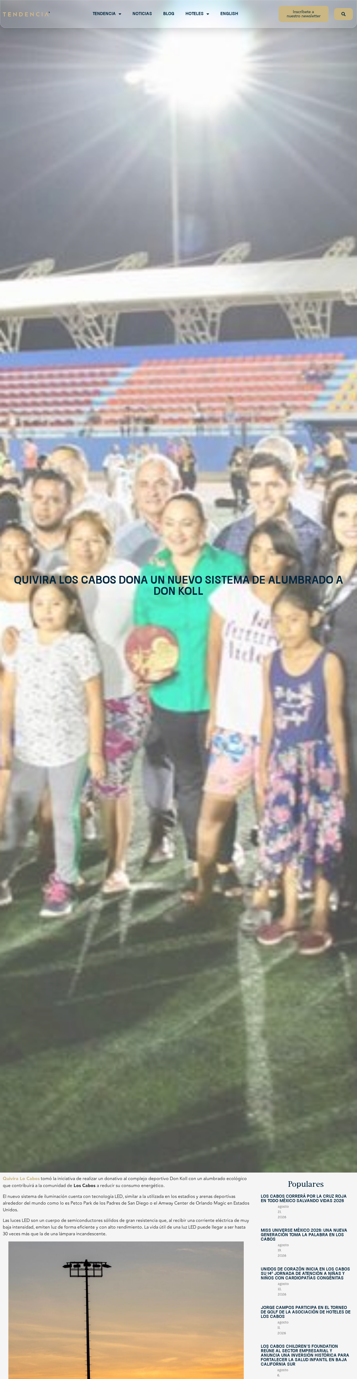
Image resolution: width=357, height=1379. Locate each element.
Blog (168, 14)
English (229, 14)
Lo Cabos (30, 1178)
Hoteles (194, 14)
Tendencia (104, 14)
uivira (12, 1178)
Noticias (142, 14)
